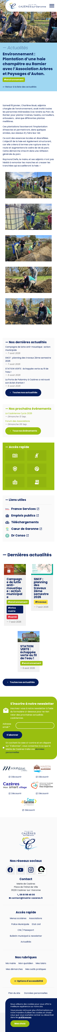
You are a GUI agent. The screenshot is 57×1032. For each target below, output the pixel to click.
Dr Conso (18, 536)
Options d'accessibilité (30, 981)
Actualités (26, 941)
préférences (25, 1017)
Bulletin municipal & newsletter (26, 935)
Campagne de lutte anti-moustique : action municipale (14, 588)
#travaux (40, 602)
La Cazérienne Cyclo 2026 (18, 415)
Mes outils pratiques (35, 969)
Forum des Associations (17, 423)
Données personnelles (35, 993)
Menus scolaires (18, 918)
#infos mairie (12, 609)
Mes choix (19, 1023)
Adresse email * (7, 725)
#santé (12, 616)
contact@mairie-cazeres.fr (27, 898)
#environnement (14, 79)
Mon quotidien (25, 963)
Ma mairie (11, 963)
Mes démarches (14, 969)
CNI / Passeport (26, 930)
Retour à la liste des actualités (20, 86)
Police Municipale (20, 924)
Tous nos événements (24, 430)
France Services (23, 509)
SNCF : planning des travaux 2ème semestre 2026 (41, 588)
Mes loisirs (41, 963)
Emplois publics (23, 516)
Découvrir (16, 776)
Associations (35, 918)
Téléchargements (25, 522)
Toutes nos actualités (24, 392)
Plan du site (14, 993)
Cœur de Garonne (25, 529)
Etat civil (36, 924)
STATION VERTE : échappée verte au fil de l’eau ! (28, 652)
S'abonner (12, 734)
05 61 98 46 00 (27, 894)
